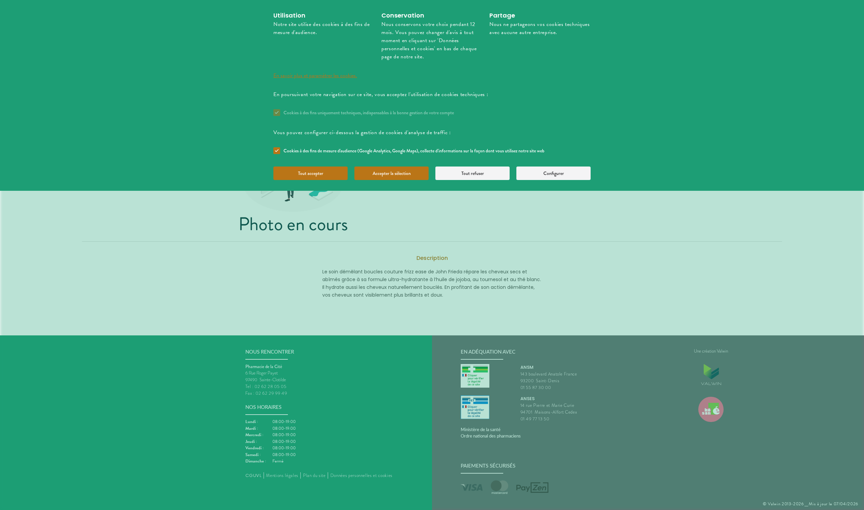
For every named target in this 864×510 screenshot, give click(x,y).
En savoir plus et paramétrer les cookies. (315, 75)
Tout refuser (472, 173)
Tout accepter (310, 173)
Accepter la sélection (392, 173)
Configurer (553, 173)
